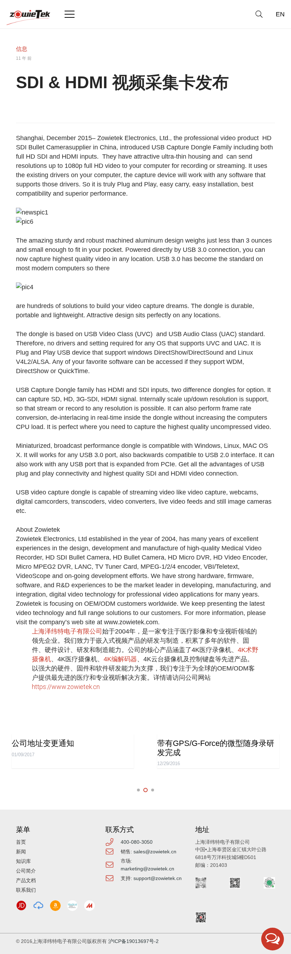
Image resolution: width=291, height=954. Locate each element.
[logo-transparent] (28, 18)
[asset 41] (21, 905)
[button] (259, 14)
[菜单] (70, 14)
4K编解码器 (120, 659)
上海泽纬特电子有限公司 (67, 631)
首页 (21, 842)
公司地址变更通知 (43, 743)
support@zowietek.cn (157, 878)
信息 (21, 49)
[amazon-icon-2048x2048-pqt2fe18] (55, 905)
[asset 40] (38, 905)
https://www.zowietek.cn (66, 686)
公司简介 (26, 871)
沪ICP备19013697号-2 (133, 941)
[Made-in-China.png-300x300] (89, 905)
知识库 (23, 861)
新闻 (21, 851)
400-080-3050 (137, 842)
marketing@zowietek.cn (147, 868)
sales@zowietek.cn (154, 851)
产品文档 (26, 880)
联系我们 (26, 890)
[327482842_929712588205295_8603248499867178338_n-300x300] (72, 905)
